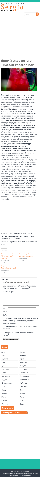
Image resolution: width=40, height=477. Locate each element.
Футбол (4, 404)
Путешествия (6, 383)
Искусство (24, 369)
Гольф (3, 362)
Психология (25, 379)
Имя (5, 308)
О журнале (5, 376)
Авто (3, 352)
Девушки (23, 362)
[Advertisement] (20, 37)
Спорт (4, 390)
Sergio (12, 7)
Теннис (4, 393)
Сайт (5, 315)
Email (6, 311)
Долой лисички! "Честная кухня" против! (7, 256)
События (23, 386)
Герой (22, 359)
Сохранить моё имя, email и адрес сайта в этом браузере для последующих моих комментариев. (20, 320)
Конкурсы (24, 373)
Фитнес (4, 400)
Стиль (22, 390)
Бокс (3, 355)
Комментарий (9, 291)
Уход (22, 397)
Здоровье (5, 369)
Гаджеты (5, 359)
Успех (3, 397)
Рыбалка (23, 383)
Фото (22, 400)
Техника (23, 393)
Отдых (4, 379)
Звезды (23, 366)
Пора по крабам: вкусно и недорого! (26, 255)
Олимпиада (24, 376)
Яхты (22, 404)
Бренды (23, 355)
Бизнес (22, 352)
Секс (3, 386)
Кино (3, 373)
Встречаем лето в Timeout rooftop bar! (8, 267)
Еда (6, 280)
